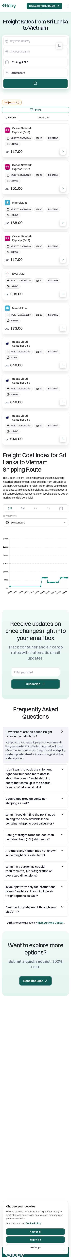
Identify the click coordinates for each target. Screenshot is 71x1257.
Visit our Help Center (50, 922)
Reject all (35, 1239)
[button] (35, 734)
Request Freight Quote (42, 5)
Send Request (33, 981)
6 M (23, 508)
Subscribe (33, 684)
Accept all (35, 1231)
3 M (10, 508)
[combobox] (35, 41)
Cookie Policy (33, 1223)
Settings (35, 1247)
